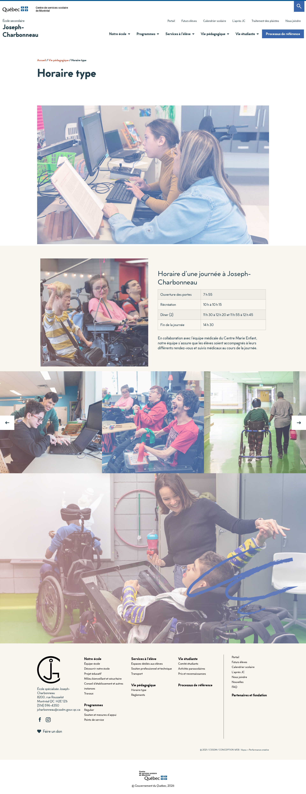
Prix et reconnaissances (192, 674)
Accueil (41, 60)
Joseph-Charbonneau (20, 30)
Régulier (89, 710)
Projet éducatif (92, 674)
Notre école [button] (117, 33)
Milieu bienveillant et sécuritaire (103, 679)
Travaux (88, 693)
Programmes (93, 704)
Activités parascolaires (191, 669)
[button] (128, 34)
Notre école (92, 658)
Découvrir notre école (97, 669)
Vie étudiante (188, 658)
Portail (171, 21)
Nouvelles (238, 682)
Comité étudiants (188, 664)
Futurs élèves (189, 21)
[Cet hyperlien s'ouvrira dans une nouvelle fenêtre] (15, 9)
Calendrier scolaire (214, 21)
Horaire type (138, 690)
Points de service (94, 720)
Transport (137, 674)
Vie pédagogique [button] (213, 33)
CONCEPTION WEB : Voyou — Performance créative (244, 749)
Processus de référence (283, 33)
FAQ (234, 687)
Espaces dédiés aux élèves (147, 664)
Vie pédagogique (58, 60)
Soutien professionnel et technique (151, 669)
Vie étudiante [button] (245, 33)
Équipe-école (92, 664)
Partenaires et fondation (249, 694)
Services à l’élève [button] (178, 33)
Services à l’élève (143, 658)
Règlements (138, 695)
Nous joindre (293, 21)
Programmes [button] (146, 33)
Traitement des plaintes (263, 21)
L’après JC (238, 21)
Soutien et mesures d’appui (100, 715)
